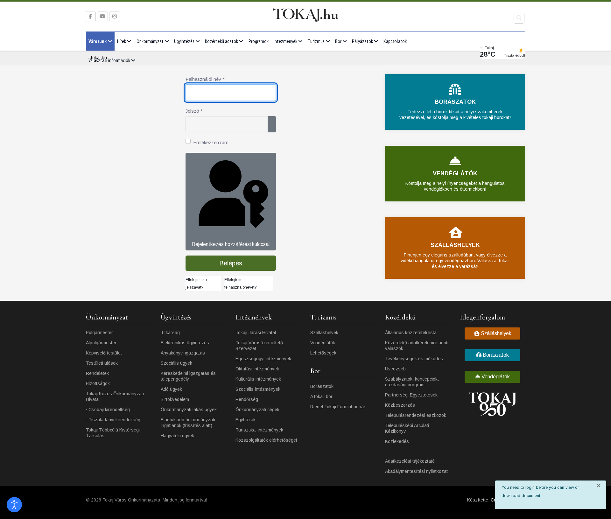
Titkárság (170, 332)
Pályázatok (362, 41)
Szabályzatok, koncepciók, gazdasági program (412, 381)
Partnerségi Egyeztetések (411, 394)
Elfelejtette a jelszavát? (196, 283)
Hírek (121, 41)
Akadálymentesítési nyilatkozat (416, 471)
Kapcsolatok (395, 41)
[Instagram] (114, 16)
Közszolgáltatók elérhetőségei (266, 440)
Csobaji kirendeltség (109, 409)
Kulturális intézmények (258, 379)
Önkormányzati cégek (257, 409)
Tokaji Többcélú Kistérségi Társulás (113, 432)
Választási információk (109, 60)
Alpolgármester (101, 342)
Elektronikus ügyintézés (185, 342)
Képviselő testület (104, 352)
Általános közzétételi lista (411, 332)
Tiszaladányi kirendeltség (114, 419)
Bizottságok (98, 383)
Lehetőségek (323, 352)
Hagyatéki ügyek (177, 435)
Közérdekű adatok (221, 41)
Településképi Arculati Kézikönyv (407, 428)
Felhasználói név (205, 79)
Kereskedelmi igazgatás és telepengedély (188, 376)
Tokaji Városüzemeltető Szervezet (259, 345)
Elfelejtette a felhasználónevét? (240, 283)
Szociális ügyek (176, 363)
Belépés (230, 263)
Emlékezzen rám (210, 142)
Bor (338, 41)
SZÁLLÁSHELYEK (455, 245)
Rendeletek (97, 373)
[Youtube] (102, 16)
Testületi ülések (102, 363)
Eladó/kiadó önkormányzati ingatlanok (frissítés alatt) (188, 422)
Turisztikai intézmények (259, 429)
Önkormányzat (150, 41)
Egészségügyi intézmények (263, 358)
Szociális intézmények (257, 389)
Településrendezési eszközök (415, 415)
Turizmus (316, 41)
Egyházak (245, 419)
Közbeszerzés (400, 405)
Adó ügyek (171, 389)
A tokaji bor (321, 396)
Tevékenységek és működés (414, 358)
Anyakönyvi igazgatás (183, 352)
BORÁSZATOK (455, 102)
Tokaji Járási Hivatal (255, 332)
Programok (259, 41)
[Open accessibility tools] (14, 504)
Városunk (97, 41)
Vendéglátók (322, 342)
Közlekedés (397, 441)
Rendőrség (246, 399)
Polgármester (99, 332)
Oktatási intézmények (257, 368)
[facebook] (90, 16)
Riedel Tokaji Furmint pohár (337, 406)
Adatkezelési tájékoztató (410, 461)
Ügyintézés (184, 41)
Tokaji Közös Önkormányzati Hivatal (115, 396)
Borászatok (322, 386)
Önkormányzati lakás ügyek (189, 409)
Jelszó (194, 111)
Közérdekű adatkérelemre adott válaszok (417, 345)
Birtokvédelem (175, 399)
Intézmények (285, 41)
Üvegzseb (395, 368)
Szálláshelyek (324, 332)
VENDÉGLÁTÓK (455, 173)
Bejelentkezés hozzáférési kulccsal (231, 244)
